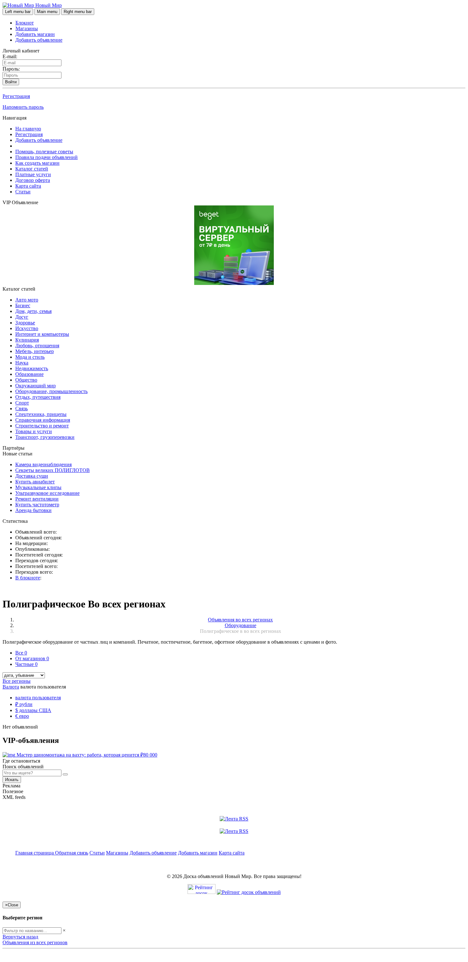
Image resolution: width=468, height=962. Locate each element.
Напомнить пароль (23, 107)
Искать (11, 779)
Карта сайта (28, 186)
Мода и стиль (30, 357)
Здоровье (25, 322)
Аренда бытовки (33, 510)
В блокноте (27, 577)
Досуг (21, 317)
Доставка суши (31, 476)
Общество (26, 380)
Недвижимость (31, 368)
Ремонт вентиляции (37, 499)
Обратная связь (71, 852)
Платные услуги (33, 174)
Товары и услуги (33, 431)
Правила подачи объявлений (46, 157)
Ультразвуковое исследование (47, 493)
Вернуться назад (20, 936)
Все (21, 652)
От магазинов (32, 658)
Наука (21, 362)
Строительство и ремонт (42, 425)
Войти (11, 82)
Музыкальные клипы (38, 487)
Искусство (26, 328)
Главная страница (35, 852)
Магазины (27, 28)
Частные (26, 664)
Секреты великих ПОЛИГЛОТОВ (52, 470)
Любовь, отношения (37, 345)
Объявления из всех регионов (35, 942)
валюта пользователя (38, 697)
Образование (29, 374)
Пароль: (11, 69)
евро (22, 716)
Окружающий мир (35, 385)
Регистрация (16, 96)
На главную (28, 128)
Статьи (23, 191)
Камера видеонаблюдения (43, 464)
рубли (23, 704)
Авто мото (26, 299)
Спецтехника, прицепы (41, 414)
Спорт (22, 402)
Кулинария (27, 340)
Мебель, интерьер (34, 351)
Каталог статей (31, 168)
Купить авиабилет (35, 481)
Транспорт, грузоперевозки (44, 437)
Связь (21, 408)
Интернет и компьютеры (42, 334)
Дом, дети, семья (33, 311)
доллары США (33, 710)
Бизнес (22, 305)
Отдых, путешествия (37, 397)
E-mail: (10, 56)
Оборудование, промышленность (51, 391)
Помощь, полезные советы (44, 151)
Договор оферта (32, 180)
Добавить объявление (38, 40)
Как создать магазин (37, 163)
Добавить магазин (35, 34)
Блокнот (25, 22)
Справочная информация (42, 420)
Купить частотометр (37, 504)
